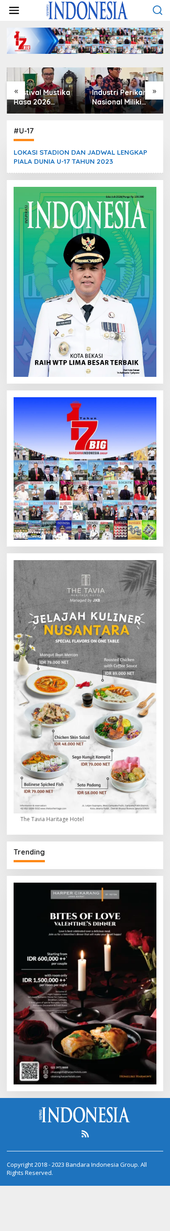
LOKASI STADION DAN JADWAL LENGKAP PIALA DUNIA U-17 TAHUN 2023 (80, 157)
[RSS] (85, 1134)
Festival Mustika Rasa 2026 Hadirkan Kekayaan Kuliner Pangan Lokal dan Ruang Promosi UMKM (45, 97)
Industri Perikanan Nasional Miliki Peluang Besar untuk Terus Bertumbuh (123, 97)
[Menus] (14, 10)
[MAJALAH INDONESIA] (87, 9)
